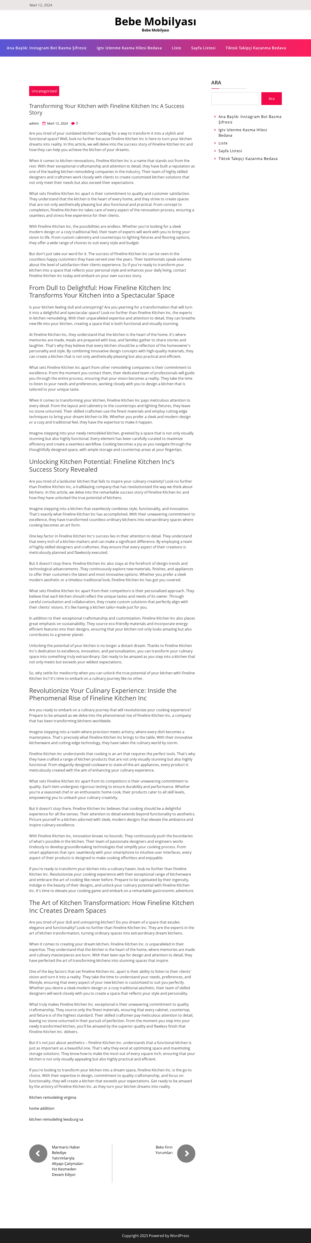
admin (34, 123)
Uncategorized (44, 91)
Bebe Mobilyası (155, 21)
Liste (176, 47)
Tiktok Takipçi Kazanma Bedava (256, 47)
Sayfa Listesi (203, 47)
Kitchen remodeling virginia (52, 1097)
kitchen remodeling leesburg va (56, 1119)
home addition (41, 1108)
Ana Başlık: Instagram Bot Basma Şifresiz (47, 47)
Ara (216, 82)
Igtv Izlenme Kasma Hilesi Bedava (129, 47)
